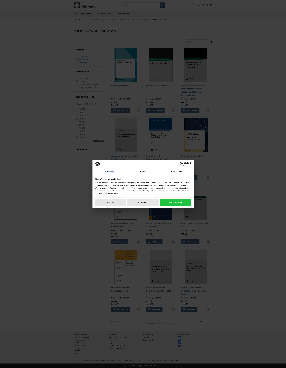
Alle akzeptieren (175, 202)
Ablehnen (111, 202)
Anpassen (142, 202)
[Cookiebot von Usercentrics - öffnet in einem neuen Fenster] (181, 164)
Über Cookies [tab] (176, 171)
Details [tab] (143, 171)
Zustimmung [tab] (109, 172)
